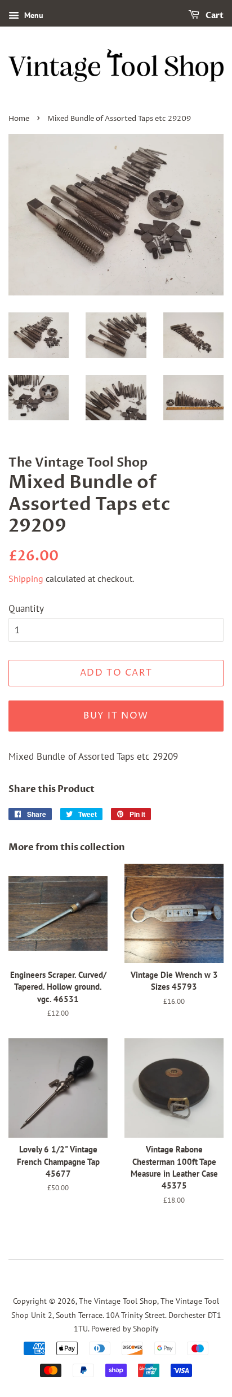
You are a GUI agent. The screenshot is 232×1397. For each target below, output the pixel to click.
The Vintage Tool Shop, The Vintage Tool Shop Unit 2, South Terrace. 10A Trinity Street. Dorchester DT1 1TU (116, 1314)
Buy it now (116, 716)
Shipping (25, 578)
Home (18, 119)
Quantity (26, 608)
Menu (32, 15)
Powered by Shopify (125, 1328)
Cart (214, 15)
